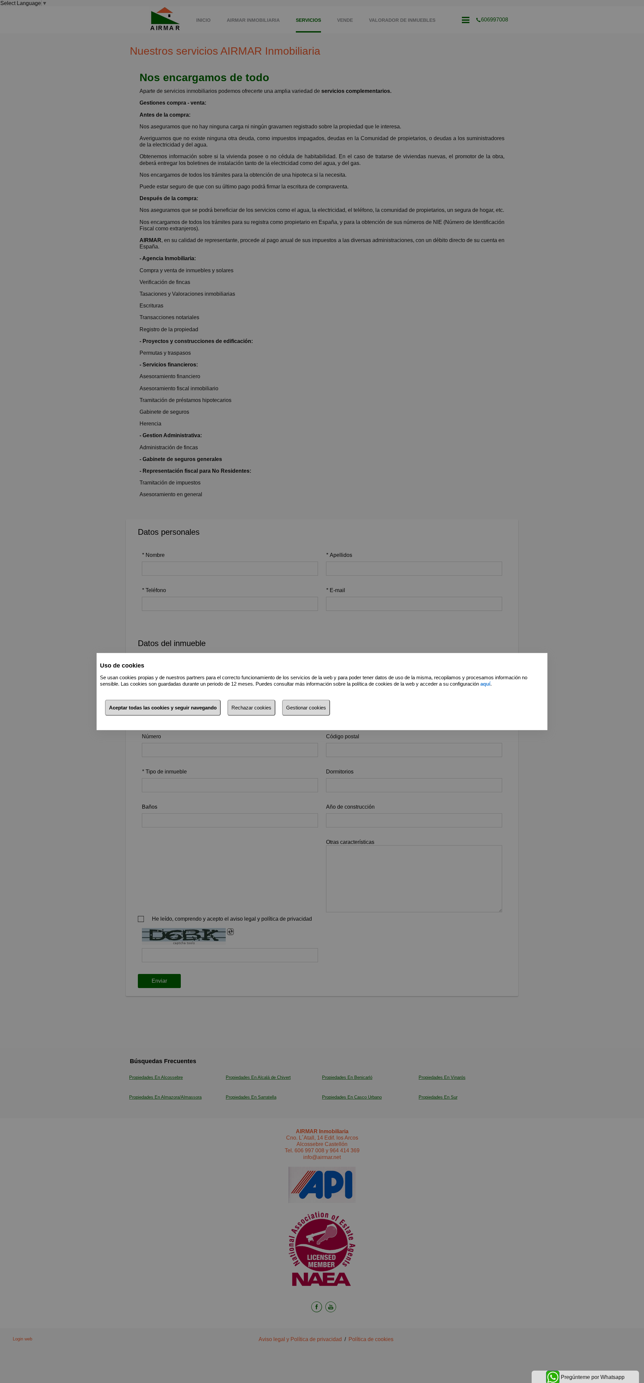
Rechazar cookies (251, 707)
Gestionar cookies (306, 707)
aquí (485, 683)
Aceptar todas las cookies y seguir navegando (163, 707)
